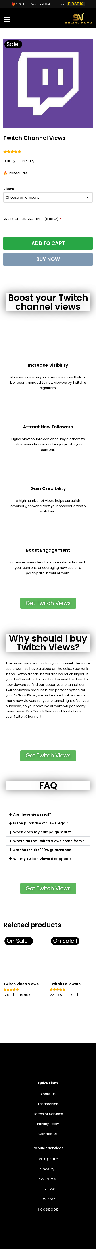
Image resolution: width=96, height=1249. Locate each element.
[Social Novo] (78, 18)
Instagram (48, 1159)
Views (8, 188)
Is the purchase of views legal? (40, 823)
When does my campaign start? (42, 832)
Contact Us (48, 1133)
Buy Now (48, 259)
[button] (48, 814)
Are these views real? (32, 814)
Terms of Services (48, 1113)
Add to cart (48, 243)
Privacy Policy (48, 1123)
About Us (48, 1093)
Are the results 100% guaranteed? (43, 850)
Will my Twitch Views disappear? (42, 858)
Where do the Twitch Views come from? (48, 841)
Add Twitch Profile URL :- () (32, 219)
